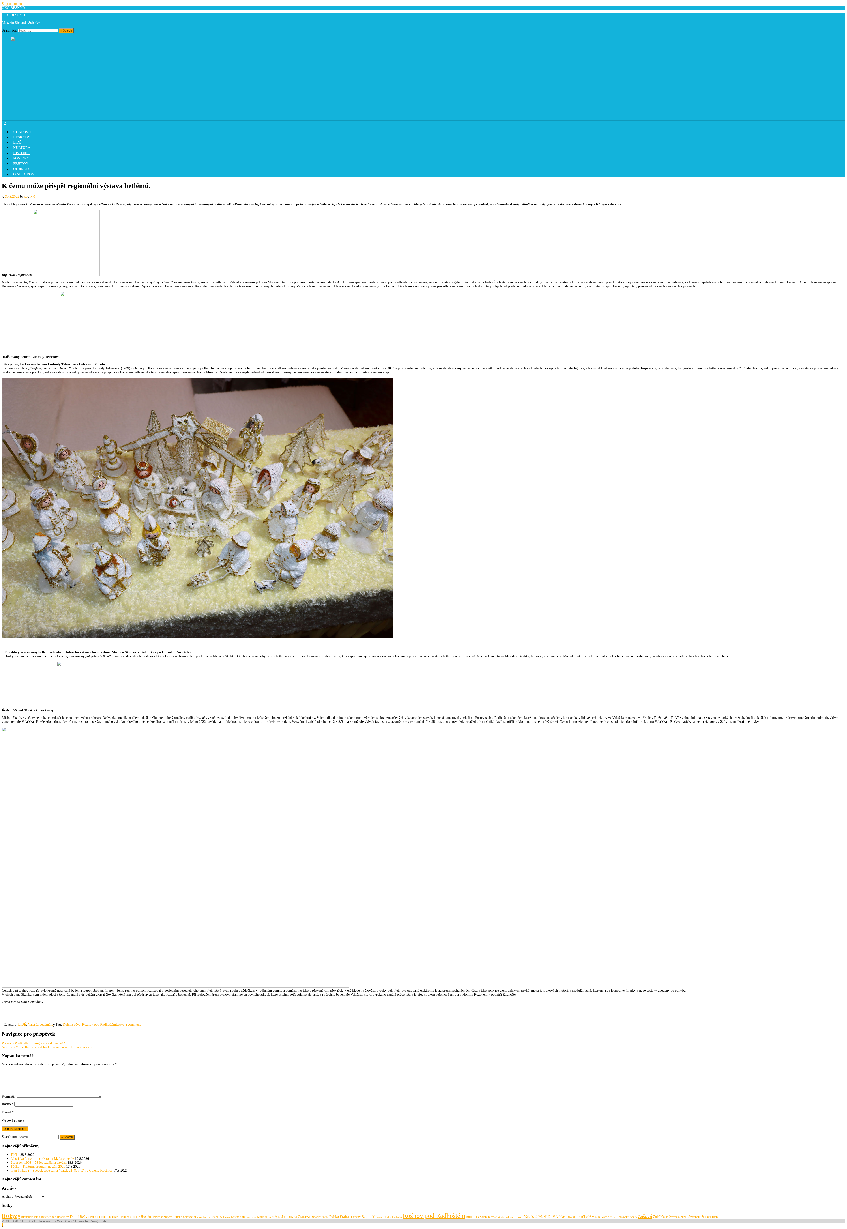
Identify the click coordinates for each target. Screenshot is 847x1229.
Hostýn (146, 1216)
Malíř (260, 1216)
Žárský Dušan (709, 1216)
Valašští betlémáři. (40, 1024)
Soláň (483, 1216)
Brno (37, 1216)
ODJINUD (21, 169)
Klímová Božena (201, 1217)
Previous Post (34, 1043)
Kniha (215, 1216)
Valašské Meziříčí (538, 1216)
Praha (344, 1216)
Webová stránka (13, 1120)
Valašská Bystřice (514, 1217)
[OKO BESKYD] (222, 115)
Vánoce (614, 1217)
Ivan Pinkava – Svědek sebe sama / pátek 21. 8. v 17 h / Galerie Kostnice (61, 1170)
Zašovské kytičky (628, 1216)
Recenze (380, 1217)
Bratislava (27, 1216)
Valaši (501, 1216)
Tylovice (492, 1216)
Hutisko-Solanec (183, 1216)
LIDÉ (17, 142)
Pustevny (355, 1216)
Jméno (7, 1104)
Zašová (645, 1216)
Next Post (48, 1047)
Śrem (684, 1216)
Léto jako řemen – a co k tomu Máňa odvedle (42, 1158)
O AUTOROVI (24, 174)
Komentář (9, 1096)
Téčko (15, 1154)
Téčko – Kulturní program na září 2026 (38, 1166)
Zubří (657, 1217)
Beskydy (11, 1216)
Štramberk (694, 1216)
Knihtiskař (224, 1217)
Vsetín (605, 1216)
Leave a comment (128, 1024)
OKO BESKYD (13, 7)
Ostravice (316, 1216)
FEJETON (20, 163)
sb (26, 196)
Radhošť (368, 1216)
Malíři (268, 1217)
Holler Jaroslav (130, 1216)
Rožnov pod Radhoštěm (99, 1024)
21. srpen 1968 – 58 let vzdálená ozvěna (39, 1162)
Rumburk (472, 1216)
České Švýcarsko (670, 1216)
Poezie (325, 1216)
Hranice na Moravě (162, 1216)
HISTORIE (21, 153)
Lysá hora (251, 1217)
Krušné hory (238, 1216)
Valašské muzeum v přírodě (572, 1216)
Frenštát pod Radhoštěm (105, 1216)
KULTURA (21, 148)
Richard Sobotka (393, 1217)
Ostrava (304, 1216)
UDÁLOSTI (22, 132)
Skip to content (12, 4)
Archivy (7, 1196)
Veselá (596, 1216)
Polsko (334, 1216)
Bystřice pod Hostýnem (55, 1216)
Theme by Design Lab (90, 1221)
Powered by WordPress (55, 1221)
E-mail (8, 1112)
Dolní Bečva (71, 1024)
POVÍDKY (21, 158)
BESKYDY (21, 137)
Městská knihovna (284, 1216)
